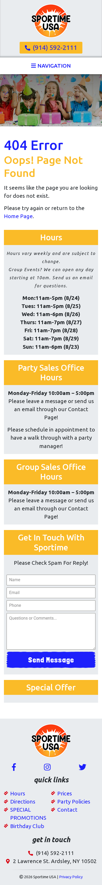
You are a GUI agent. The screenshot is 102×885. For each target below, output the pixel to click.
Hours (17, 793)
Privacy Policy (71, 877)
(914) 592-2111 (55, 47)
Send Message (51, 659)
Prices (64, 793)
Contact (67, 810)
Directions (22, 802)
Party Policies (73, 802)
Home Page (18, 216)
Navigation (53, 66)
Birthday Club (27, 826)
